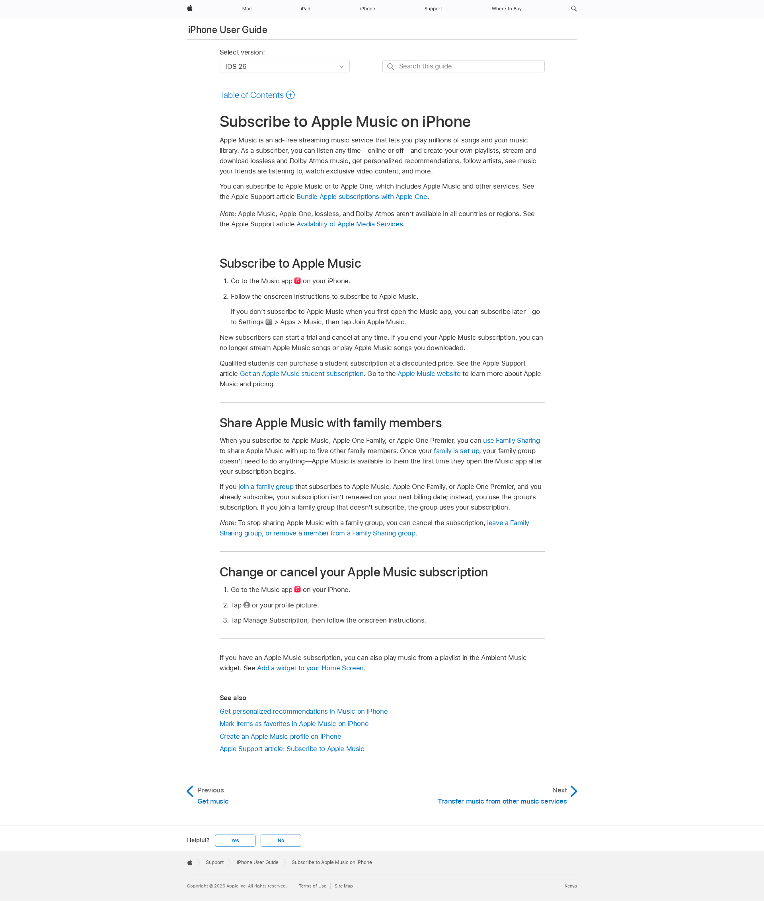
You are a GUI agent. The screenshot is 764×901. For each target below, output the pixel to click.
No (281, 840)
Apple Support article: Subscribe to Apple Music (292, 749)
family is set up (456, 451)
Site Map (344, 886)
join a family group (265, 486)
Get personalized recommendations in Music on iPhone (304, 711)
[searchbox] (463, 66)
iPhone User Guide (227, 29)
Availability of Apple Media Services (349, 224)
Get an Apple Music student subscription (302, 374)
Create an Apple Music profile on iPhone (280, 736)
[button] (574, 9)
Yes (235, 840)
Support (215, 862)
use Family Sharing (511, 440)
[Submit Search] (391, 66)
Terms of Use (312, 886)
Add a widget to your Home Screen (310, 668)
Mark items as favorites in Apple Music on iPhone (294, 724)
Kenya (571, 886)
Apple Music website (429, 374)
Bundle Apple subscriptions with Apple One (361, 196)
